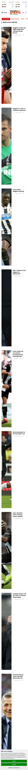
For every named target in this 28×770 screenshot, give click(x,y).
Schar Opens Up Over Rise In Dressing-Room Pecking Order (18, 353)
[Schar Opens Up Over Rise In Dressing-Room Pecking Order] (6, 388)
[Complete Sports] (15, 12)
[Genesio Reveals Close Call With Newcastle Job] (6, 712)
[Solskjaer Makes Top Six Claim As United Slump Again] (6, 631)
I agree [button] (14, 761)
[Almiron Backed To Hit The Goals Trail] (6, 469)
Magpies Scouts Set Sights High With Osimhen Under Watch (19, 30)
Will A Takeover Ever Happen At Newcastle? (19, 272)
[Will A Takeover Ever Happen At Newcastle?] (6, 307)
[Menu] (4, 12)
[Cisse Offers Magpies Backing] (6, 226)
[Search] (23, 12)
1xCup (22, 19)
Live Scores (6, 19)
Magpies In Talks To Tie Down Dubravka (19, 109)
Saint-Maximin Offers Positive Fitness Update (18, 514)
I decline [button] (14, 764)
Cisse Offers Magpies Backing (18, 190)
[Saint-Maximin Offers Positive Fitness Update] (6, 550)
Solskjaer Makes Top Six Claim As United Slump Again (19, 595)
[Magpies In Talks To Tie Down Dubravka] (6, 146)
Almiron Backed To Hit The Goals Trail (19, 433)
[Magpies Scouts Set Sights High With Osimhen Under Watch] (6, 65)
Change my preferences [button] (14, 767)
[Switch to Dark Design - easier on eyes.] (26, 12)
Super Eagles (15, 19)
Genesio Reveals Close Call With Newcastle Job (18, 676)
